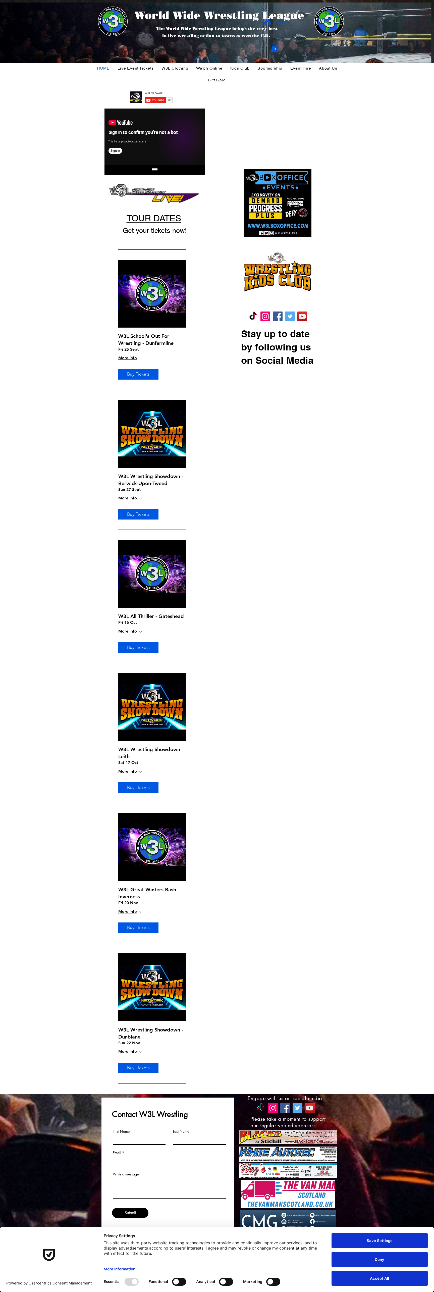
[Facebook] (278, 316)
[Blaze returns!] (154, 137)
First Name (121, 1131)
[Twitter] (290, 316)
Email (117, 1153)
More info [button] (127, 357)
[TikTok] (253, 316)
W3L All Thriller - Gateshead (151, 616)
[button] (275, 47)
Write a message (126, 1174)
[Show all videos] (154, 170)
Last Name (181, 1131)
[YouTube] (302, 316)
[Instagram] (265, 316)
